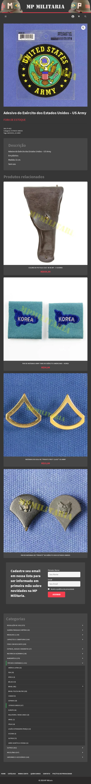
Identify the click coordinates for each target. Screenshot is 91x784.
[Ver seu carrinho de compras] (79, 16)
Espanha (12, 701)
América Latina (15, 668)
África (11, 677)
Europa (12, 710)
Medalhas (13, 635)
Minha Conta (23, 774)
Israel (11, 720)
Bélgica (12, 682)
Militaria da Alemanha (17, 654)
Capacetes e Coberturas (18, 640)
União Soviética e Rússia (18, 743)
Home (3, 774)
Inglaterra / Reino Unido (18, 715)
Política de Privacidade (62, 774)
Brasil (12, 687)
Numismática (13, 658)
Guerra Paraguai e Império (18, 630)
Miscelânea (13, 753)
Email (50, 579)
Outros (12, 738)
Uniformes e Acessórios (18, 757)
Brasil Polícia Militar (17, 691)
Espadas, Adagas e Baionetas (19, 649)
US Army (18, 133)
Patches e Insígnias (17, 663)
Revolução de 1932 (16, 625)
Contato (46, 774)
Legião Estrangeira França (19, 729)
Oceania (12, 734)
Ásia (11, 672)
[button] (85, 16)
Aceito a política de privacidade (62, 589)
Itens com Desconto (16, 644)
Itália (11, 724)
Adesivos (10, 133)
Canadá (12, 696)
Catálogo (12, 774)
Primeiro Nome (53, 570)
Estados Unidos (17, 131)
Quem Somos (36, 774)
